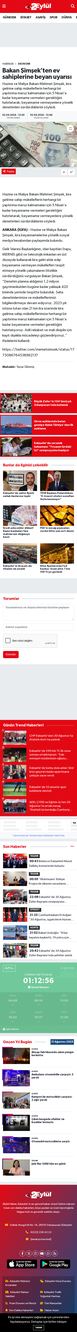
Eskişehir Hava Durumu (58, 1281)
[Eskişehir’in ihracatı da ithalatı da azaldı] (20, 553)
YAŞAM (34, 856)
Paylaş (10, 171)
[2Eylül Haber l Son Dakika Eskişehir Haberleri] (38, 7)
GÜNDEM (9, 17)
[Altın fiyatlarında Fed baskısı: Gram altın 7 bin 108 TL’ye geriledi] (57, 553)
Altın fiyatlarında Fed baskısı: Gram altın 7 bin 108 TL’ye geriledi (55, 569)
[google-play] (55, 1264)
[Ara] (73, 6)
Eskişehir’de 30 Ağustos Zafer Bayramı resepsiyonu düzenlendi (50, 899)
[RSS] (55, 1253)
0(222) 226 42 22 (40, 1232)
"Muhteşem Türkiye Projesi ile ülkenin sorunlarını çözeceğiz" (47, 882)
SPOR (53, 17)
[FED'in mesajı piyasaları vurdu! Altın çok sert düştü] (57, 515)
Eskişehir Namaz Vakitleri (17, 1294)
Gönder (11, 654)
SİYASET (26, 17)
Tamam (38, 1328)
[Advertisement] (38, 692)
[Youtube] (42, 1253)
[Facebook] (22, 1253)
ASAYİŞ (40, 17)
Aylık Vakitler (12, 1029)
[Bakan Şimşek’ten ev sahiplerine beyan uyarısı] (38, 144)
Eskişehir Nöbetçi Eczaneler (17, 1283)
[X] (29, 1253)
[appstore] (22, 1264)
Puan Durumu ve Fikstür (22, 1303)
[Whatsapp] (48, 1253)
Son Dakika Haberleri (21, 1310)
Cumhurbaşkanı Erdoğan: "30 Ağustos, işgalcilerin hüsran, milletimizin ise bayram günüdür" (51, 917)
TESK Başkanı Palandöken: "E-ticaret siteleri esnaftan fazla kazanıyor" (57, 496)
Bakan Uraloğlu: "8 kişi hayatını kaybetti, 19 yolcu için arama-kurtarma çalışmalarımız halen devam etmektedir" (49, 935)
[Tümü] (72, 846)
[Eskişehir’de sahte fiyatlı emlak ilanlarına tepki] (20, 480)
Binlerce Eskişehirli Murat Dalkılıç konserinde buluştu (50, 863)
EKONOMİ (24, 64)
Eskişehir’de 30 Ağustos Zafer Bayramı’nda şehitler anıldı (50, 953)
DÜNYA (67, 17)
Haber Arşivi (52, 1310)
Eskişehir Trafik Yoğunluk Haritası (50, 1294)
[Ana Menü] (4, 6)
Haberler (8, 64)
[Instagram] (35, 1253)
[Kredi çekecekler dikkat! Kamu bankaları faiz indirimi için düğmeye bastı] (20, 515)
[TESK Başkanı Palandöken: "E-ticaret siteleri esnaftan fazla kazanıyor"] (57, 480)
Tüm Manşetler (53, 1303)
